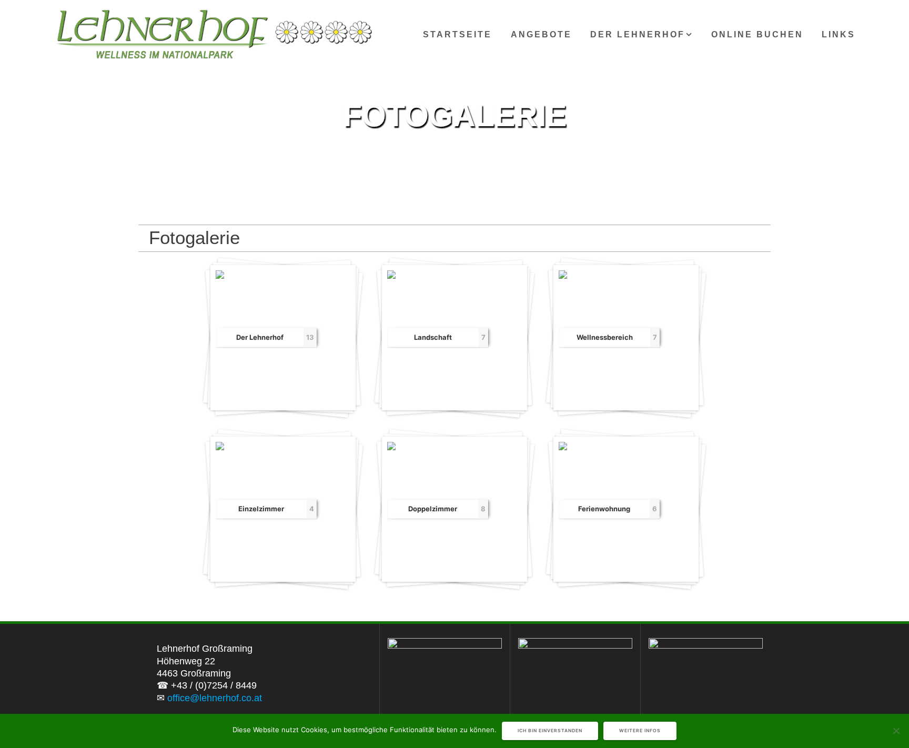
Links (838, 34)
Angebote (541, 34)
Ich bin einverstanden (550, 730)
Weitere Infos (640, 730)
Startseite (457, 34)
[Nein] (896, 730)
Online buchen (757, 34)
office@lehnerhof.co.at (214, 698)
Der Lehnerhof (637, 34)
